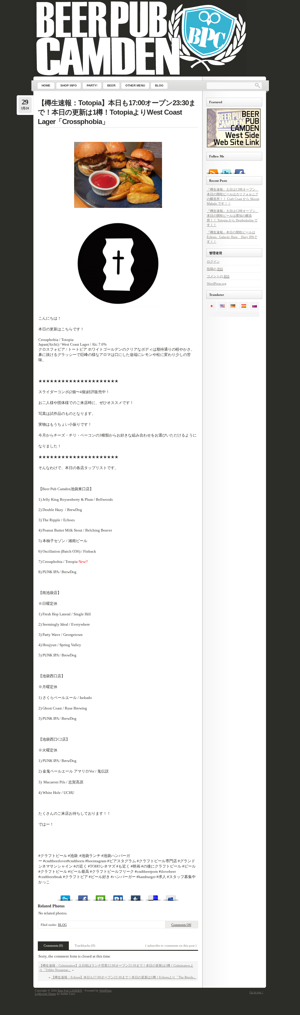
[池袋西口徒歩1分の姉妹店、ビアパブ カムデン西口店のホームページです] (234, 146)
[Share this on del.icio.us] (153, 896)
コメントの (218, 276)
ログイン (213, 261)
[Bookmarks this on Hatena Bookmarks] (118, 896)
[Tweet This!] (65, 896)
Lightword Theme (45, 993)
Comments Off (181, 924)
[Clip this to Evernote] (100, 896)
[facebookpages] (239, 169)
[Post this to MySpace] (171, 896)
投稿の (215, 269)
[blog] (212, 169)
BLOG (62, 924)
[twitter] (226, 169)
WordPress (105, 990)
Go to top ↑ (256, 992)
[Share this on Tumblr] (135, 896)
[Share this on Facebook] (83, 896)
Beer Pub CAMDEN (70, 990)
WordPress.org (216, 283)
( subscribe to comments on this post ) (171, 945)
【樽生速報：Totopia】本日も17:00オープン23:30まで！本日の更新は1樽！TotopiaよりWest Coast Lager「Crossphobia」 (117, 112)
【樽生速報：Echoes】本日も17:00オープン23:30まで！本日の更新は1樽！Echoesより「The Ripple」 (124, 977)
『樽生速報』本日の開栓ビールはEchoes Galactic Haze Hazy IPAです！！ (232, 236)
